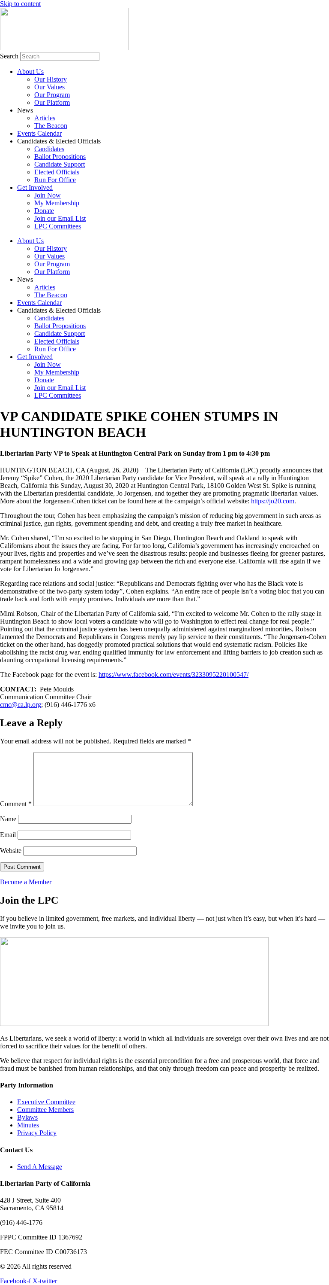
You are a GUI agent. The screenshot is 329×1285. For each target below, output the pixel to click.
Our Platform (52, 102)
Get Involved (35, 187)
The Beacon (50, 125)
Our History (50, 79)
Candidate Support (59, 164)
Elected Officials (56, 172)
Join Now (47, 195)
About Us (30, 71)
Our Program (52, 94)
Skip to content (20, 3)
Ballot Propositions (60, 156)
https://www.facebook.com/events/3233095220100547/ (173, 674)
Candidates (49, 148)
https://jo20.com (272, 501)
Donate (44, 210)
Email (8, 834)
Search (9, 56)
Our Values (49, 87)
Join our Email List (60, 218)
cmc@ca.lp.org (20, 704)
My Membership (56, 203)
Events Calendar (39, 133)
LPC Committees (57, 226)
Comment (16, 803)
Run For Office (55, 179)
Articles (44, 118)
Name (8, 818)
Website (10, 850)
